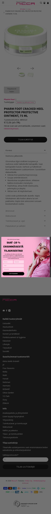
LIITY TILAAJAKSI (13, 273)
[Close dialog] (48, 238)
